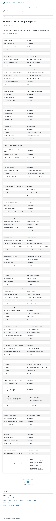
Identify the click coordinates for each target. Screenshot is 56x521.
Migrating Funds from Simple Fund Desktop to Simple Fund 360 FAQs (19, 500)
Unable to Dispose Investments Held (11, 505)
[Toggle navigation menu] (50, 2)
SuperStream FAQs (7, 508)
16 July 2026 (6, 503)
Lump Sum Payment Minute (9, 497)
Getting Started (23, 7)
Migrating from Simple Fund (34, 7)
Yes (24, 482)
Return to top (6, 491)
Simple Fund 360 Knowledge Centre (10, 7)
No (31, 482)
